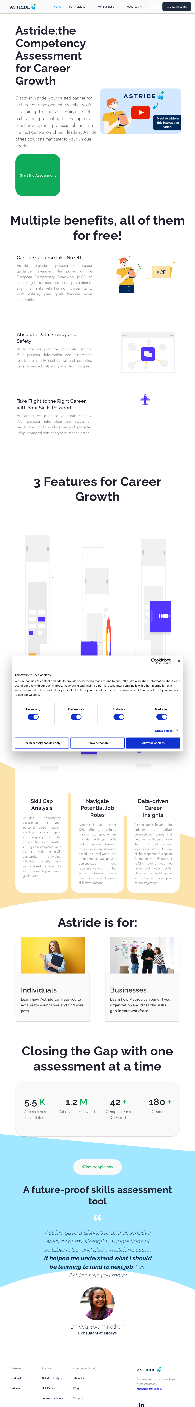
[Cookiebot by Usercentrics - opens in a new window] (154, 661)
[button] (79, 6)
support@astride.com (149, 1389)
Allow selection (97, 743)
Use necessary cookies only (41, 743)
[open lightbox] (140, 111)
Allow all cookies (153, 743)
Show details (164, 730)
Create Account (177, 6)
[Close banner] (179, 661)
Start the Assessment (38, 175)
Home (58, 6)
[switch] (76, 717)
